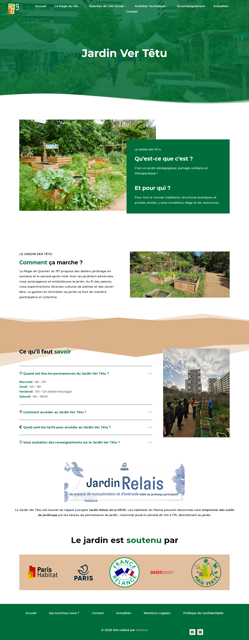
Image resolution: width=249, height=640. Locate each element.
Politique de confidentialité (203, 613)
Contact (132, 11)
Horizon (142, 630)
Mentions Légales (157, 613)
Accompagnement (191, 6)
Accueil (40, 6)
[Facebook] (192, 632)
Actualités (220, 6)
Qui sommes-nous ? (64, 613)
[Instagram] (200, 632)
